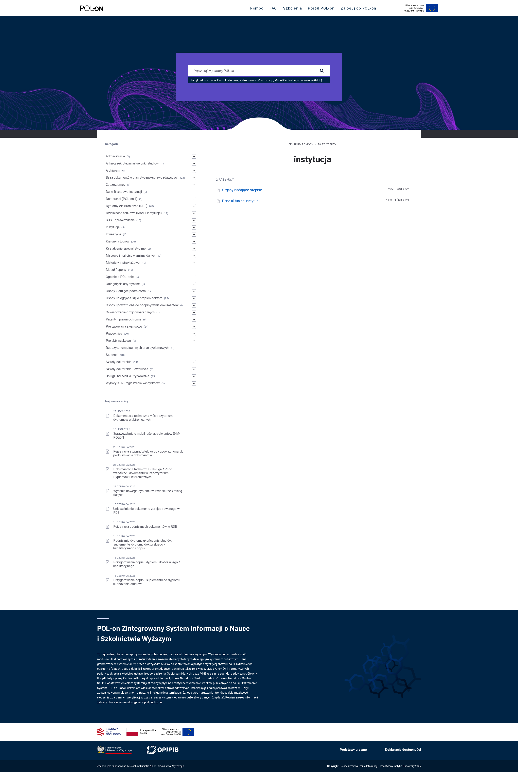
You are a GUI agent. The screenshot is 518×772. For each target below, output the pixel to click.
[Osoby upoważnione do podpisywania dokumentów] (194, 305)
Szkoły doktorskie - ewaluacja (127, 369)
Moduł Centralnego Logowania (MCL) (298, 80)
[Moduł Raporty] (194, 270)
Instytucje (113, 227)
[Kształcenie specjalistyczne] (194, 249)
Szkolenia (294, 9)
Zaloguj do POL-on (360, 9)
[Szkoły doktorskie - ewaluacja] (194, 369)
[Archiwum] (194, 171)
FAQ (273, 8)
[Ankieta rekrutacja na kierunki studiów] (194, 164)
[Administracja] (194, 157)
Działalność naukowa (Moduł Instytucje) (134, 213)
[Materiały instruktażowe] (194, 263)
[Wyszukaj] (322, 71)
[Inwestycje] (194, 235)
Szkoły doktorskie (119, 362)
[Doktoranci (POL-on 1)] (194, 199)
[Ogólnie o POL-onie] (194, 277)
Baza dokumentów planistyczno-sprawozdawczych (142, 177)
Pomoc (257, 8)
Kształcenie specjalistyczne (126, 248)
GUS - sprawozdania (120, 220)
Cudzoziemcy (115, 185)
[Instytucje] (194, 227)
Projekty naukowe (118, 341)
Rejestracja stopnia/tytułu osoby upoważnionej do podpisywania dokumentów (148, 453)
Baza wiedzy (327, 144)
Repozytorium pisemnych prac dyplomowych (137, 348)
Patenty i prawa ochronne (123, 319)
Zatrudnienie (248, 80)
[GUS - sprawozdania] (194, 220)
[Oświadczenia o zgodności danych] (194, 313)
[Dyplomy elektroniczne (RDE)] (194, 206)
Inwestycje (113, 234)
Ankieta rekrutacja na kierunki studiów (132, 163)
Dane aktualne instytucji (241, 201)
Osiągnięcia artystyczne (123, 284)
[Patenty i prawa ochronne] (194, 320)
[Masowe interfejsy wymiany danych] (194, 256)
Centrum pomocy (301, 144)
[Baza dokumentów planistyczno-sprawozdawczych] (194, 178)
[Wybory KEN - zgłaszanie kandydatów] (194, 383)
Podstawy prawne (353, 750)
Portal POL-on (322, 9)
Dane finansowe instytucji (124, 192)
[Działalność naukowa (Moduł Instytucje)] (194, 213)
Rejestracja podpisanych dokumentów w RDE (145, 527)
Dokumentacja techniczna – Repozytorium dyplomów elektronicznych (143, 418)
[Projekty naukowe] (194, 341)
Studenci (112, 355)
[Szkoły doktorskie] (194, 362)
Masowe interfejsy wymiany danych (131, 255)
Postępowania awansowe (124, 326)
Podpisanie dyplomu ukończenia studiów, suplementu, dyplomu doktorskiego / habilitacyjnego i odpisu (142, 544)
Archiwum (113, 170)
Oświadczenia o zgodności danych (130, 312)
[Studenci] (194, 355)
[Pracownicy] (194, 334)
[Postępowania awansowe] (194, 327)
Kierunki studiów (227, 80)
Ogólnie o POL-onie (120, 277)
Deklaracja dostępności (403, 750)
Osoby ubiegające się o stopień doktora (134, 298)
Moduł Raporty (116, 270)
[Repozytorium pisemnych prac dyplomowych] (194, 348)
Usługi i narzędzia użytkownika (127, 376)
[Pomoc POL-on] (91, 8)
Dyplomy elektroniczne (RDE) (126, 206)
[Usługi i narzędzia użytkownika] (194, 376)
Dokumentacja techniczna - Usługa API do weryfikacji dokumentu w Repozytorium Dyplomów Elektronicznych (142, 473)
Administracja (115, 156)
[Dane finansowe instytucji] (194, 192)
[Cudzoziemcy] (194, 185)
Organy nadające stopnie (242, 190)
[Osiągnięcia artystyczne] (194, 284)
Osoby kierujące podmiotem (126, 291)
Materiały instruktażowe (123, 263)
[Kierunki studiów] (194, 242)
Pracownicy (265, 80)
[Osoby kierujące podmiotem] (194, 291)
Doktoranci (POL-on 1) (121, 199)
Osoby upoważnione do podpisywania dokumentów (142, 305)
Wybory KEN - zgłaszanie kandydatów (133, 383)
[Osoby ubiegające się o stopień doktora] (194, 298)
